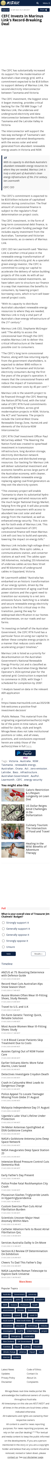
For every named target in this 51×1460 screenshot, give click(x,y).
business (7, 1315)
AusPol (35, 776)
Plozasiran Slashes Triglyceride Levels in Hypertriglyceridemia (25, 1196)
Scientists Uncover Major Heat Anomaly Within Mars (20, 1219)
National (5, 10)
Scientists (7, 1346)
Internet (6, 1357)
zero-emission (38, 768)
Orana (19, 768)
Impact (32, 1352)
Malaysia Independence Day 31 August (25, 1107)
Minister (20, 1310)
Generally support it (18, 928)
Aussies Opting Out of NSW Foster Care (22, 1053)
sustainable (29, 1336)
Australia (25, 761)
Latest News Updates (7, 1371)
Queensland (33, 1310)
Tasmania (7, 764)
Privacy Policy (8, 1377)
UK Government (24, 1341)
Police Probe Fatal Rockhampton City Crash (24, 1185)
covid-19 (33, 1315)
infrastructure (28, 772)
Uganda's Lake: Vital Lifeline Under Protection (23, 1117)
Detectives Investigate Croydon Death (25, 1074)
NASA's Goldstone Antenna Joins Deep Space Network (25, 1140)
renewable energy (25, 764)
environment (8, 1310)
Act (26, 768)
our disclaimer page (33, 1457)
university (32, 1294)
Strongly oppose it (17, 940)
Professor (25, 1305)
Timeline (7, 964)
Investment (7, 1325)
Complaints (32, 1381)
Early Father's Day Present (17, 1175)
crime (5, 1336)
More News (25, 1281)
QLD (36, 1341)
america (22, 1352)
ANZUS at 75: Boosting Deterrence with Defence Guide (22, 974)
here (28, 746)
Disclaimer (6, 1381)
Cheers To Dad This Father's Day (21, 1262)
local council (8, 1320)
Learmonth (7, 779)
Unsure (10, 946)
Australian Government (15, 776)
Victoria (13, 761)
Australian (7, 768)
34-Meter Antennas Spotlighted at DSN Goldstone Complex (22, 1128)
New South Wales (24, 1320)
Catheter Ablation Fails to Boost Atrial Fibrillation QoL (25, 1230)
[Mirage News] (10, 3)
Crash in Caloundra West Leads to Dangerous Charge (22, 1084)
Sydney (27, 1346)
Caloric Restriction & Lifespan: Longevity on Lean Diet (37, 794)
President (37, 1346)
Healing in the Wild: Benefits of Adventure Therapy (36, 848)
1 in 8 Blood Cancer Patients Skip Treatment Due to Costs (22, 1041)
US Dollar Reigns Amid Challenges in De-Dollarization (36, 810)
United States (32, 1331)
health (35, 1305)
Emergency (15, 1336)
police (18, 1299)
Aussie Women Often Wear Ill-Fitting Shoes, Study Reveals (24, 997)
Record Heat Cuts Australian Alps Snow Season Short (22, 985)
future (17, 1346)
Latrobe (6, 772)
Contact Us (32, 1373)
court (41, 1352)
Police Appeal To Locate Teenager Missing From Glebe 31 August (22, 1095)
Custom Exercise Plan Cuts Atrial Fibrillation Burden (21, 1208)
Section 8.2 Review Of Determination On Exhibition (24, 1252)
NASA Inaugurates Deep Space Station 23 (25, 1151)
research (40, 1299)
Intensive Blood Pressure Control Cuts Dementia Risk (25, 1163)
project (44, 1331)
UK (25, 1315)
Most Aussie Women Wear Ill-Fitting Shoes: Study (23, 1028)
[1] (34, 1432)
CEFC (19, 779)
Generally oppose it (17, 934)
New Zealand (8, 1341)
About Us (31, 1377)
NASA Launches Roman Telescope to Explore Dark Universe (24, 1272)
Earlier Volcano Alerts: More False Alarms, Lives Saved (22, 1064)
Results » (38, 953)
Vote (9, 953)
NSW (35, 761)
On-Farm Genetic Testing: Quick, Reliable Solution (21, 1016)
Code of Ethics (34, 1369)
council (17, 1315)
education (20, 1325)
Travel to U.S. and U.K (14, 1007)
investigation (8, 1331)
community (7, 1299)
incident (16, 1357)
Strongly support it (17, 922)
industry (44, 1325)
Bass (15, 772)
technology (32, 1325)
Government (19, 1294)
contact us (12, 1457)
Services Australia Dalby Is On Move (23, 1242)
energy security (33, 779)
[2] (36, 1432)
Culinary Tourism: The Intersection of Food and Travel (38, 828)
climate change (9, 1352)
